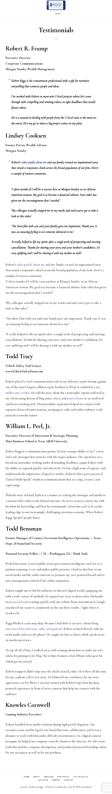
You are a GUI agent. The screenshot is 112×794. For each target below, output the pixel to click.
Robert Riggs (36, 786)
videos (56, 398)
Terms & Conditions (56, 786)
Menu (58, 13)
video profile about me (34, 162)
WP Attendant (84, 786)
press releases (75, 398)
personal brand (18, 602)
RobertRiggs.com (56, 5)
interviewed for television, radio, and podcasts (34, 629)
